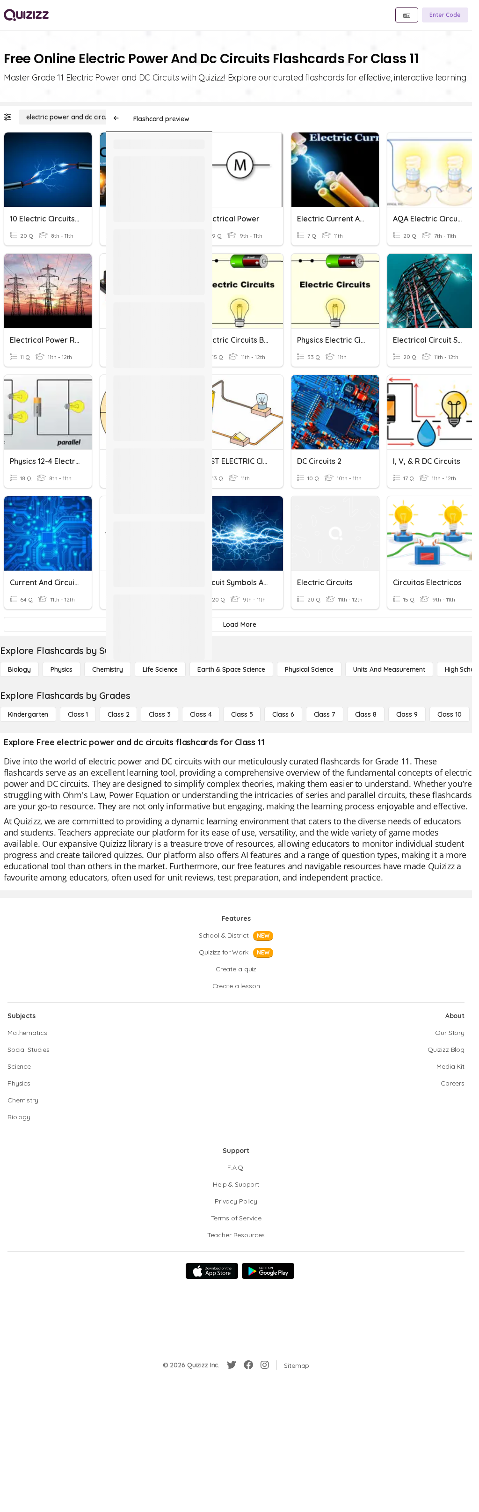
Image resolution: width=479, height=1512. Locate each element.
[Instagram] (265, 1365)
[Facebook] (248, 1365)
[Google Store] (268, 1271)
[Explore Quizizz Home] (26, 15)
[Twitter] (231, 1365)
